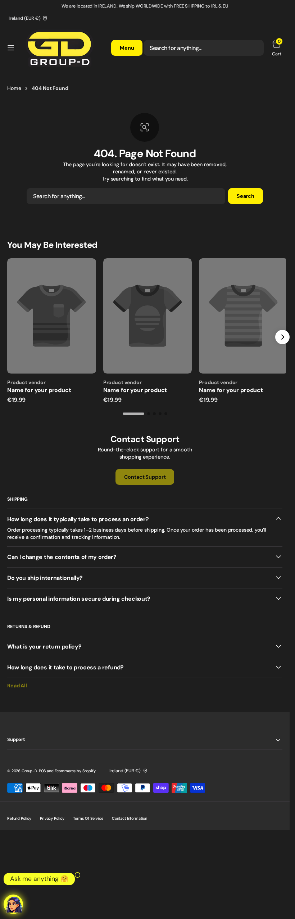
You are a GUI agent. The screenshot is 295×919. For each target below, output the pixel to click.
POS (42, 768)
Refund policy (19, 815)
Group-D (29, 768)
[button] (11, 48)
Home (14, 88)
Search (245, 196)
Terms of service (88, 815)
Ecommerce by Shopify (75, 768)
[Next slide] (282, 336)
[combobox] (204, 48)
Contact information (129, 815)
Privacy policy (52, 815)
